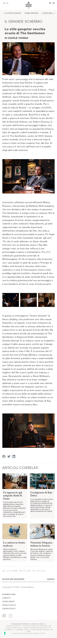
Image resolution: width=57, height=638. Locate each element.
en (4, 3)
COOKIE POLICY (8, 609)
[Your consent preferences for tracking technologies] (4, 633)
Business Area (9, 594)
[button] (5, 176)
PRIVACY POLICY (9, 605)
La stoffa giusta (12, 13)
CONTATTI (6, 598)
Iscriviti (51, 579)
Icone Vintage (31, 13)
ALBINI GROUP (8, 602)
